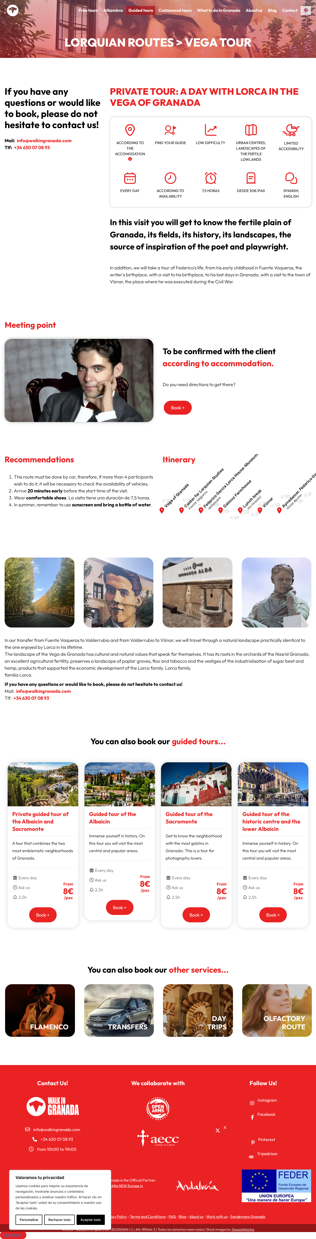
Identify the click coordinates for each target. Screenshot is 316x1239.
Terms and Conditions (148, 1216)
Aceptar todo (91, 1220)
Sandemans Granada (247, 1216)
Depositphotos (243, 1229)
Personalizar (29, 1220)
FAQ (172, 1216)
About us (196, 1216)
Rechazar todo (59, 1220)
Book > (43, 915)
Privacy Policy (115, 1216)
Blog (182, 1216)
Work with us (216, 1216)
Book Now (13, 1235)
